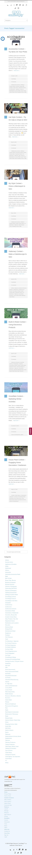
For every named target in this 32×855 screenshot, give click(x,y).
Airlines (7, 560)
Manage (6, 810)
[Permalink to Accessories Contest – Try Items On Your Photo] (16, 40)
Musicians (7, 697)
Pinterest (17, 851)
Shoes (6, 722)
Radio (6, 710)
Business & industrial (19, 288)
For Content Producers (11, 643)
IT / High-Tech (8, 683)
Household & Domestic (21, 499)
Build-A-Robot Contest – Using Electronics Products (18, 324)
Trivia (5, 823)
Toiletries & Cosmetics (10, 748)
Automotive (8, 572)
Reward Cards (8, 718)
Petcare (7, 702)
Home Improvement (17, 498)
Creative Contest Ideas (13, 87)
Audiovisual (13, 362)
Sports (22, 434)
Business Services (9, 584)
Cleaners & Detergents (10, 590)
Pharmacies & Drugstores (11, 706)
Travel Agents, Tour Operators (12, 756)
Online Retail (11, 92)
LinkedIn (19, 4)
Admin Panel (7, 803)
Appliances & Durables (10, 564)
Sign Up (6, 835)
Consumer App (8, 805)
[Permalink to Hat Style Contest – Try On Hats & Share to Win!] (16, 108)
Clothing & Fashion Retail (11, 594)
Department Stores (22, 87)
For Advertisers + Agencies (14, 89)
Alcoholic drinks (9, 562)
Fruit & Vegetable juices (11, 651)
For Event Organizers (10, 645)
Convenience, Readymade (11, 612)
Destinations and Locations (12, 623)
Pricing (6, 816)
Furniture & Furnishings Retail (19, 496)
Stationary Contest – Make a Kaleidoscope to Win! (18, 254)
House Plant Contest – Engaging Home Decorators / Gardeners (17, 462)
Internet (7, 681)
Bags (6, 576)
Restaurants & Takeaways (11, 714)
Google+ (12, 4)
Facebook (9, 4)
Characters (7, 822)
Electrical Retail (20, 366)
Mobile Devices (9, 693)
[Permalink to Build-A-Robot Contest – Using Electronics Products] (16, 313)
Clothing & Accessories (15, 84)
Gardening (11, 498)
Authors (12, 288)
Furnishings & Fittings (10, 657)
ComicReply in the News (11, 600)
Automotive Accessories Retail (12, 574)
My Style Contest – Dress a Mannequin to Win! (17, 186)
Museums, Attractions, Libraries (13, 695)
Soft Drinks (8, 728)
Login (5, 836)
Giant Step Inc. (19, 845)
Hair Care (7, 665)
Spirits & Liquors (9, 730)
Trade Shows (11, 296)
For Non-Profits (9, 649)
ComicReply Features (10, 598)
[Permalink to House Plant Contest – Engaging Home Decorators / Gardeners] (16, 451)
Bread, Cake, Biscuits (10, 580)
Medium (22, 4)
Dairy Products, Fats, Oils (11, 618)
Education (7, 625)
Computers (21, 363)
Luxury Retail (17, 90)
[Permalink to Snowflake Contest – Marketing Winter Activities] (16, 387)
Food (6, 639)
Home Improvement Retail (11, 671)
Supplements (8, 738)
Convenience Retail (19, 152)
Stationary (23, 295)
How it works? (7, 801)
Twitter (6, 4)
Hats (19, 155)
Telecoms (21, 371)
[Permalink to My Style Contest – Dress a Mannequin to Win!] (16, 175)
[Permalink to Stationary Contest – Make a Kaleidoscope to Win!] (16, 243)
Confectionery (8, 604)
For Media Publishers (10, 647)
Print (6, 708)
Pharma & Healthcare (10, 704)
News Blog (7, 833)
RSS (20, 851)
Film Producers (9, 637)
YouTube (25, 4)
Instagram (16, 4)
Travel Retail (8, 758)
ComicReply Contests (10, 596)
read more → (17, 70)
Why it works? (7, 799)
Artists (6, 566)
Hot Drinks (7, 673)
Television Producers (10, 742)
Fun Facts (7, 655)
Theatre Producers (10, 744)
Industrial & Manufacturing (18, 369)
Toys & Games (8, 750)
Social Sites (8, 726)
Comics (6, 820)
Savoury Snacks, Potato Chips (12, 720)
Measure (6, 812)
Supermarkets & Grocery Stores (13, 736)
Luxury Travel (23, 90)
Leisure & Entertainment (15, 434)
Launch (6, 808)
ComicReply (13, 78)
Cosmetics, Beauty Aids (19, 86)
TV (6, 760)
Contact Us (7, 831)
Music (5, 825)
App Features (7, 814)
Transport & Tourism (10, 754)
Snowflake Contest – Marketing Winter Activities (16, 399)
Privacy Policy (7, 794)
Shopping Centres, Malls (21, 92)
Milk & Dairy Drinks (10, 691)
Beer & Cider (8, 578)
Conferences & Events (10, 608)
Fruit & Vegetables (9, 653)
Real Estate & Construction (11, 712)
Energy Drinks (8, 629)
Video (5, 827)
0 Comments (13, 81)
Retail (16, 92)
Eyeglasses (8, 633)
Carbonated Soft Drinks (11, 588)
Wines (6, 762)
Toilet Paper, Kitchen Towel (11, 746)
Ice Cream (7, 677)
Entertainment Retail (10, 631)
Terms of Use (7, 795)
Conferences (15, 289)
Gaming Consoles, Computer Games (14, 661)
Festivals (7, 635)
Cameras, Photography (13, 363)
